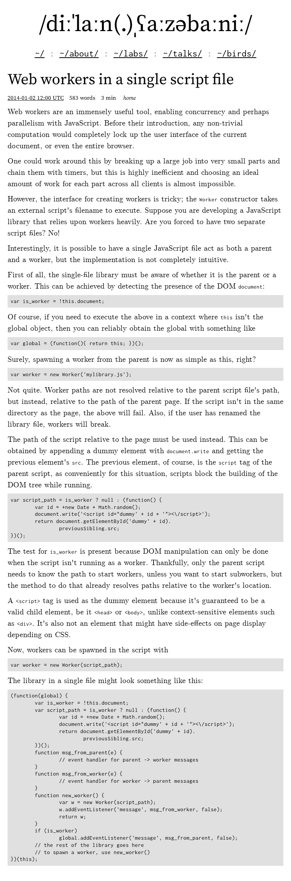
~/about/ (79, 53)
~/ (40, 53)
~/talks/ (182, 53)
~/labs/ (131, 53)
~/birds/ (237, 53)
